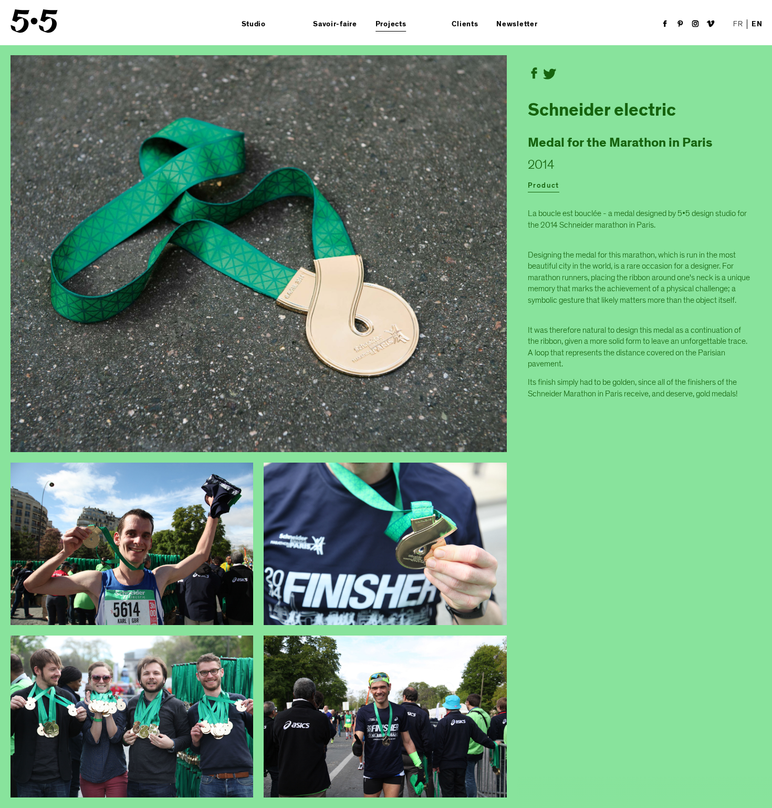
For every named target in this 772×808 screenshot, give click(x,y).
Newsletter (516, 24)
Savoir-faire (335, 24)
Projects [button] (390, 24)
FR (738, 23)
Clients (465, 24)
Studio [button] (254, 24)
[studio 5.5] (34, 21)
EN (757, 24)
